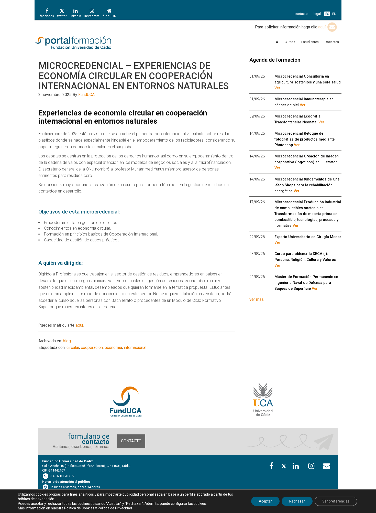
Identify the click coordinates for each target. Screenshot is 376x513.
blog (67, 340)
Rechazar (297, 501)
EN (334, 14)
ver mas (256, 299)
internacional (135, 347)
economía (113, 347)
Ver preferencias (335, 501)
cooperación (92, 347)
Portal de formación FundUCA (81, 43)
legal (317, 14)
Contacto (131, 441)
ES (327, 14)
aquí (322, 27)
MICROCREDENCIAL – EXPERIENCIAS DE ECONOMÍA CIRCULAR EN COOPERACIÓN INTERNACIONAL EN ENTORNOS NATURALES (133, 75)
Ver (277, 88)
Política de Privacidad (115, 508)
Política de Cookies (79, 508)
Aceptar (265, 501)
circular (73, 347)
